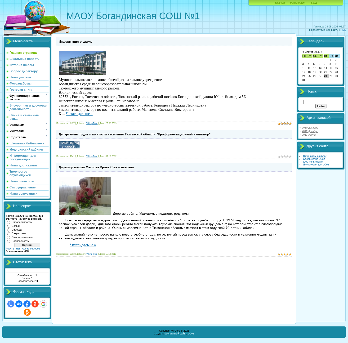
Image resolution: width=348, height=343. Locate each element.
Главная (280, 2)
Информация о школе (75, 41)
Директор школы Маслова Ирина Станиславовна (96, 167)
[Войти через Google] (43, 304)
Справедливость (22, 222)
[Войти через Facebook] (27, 303)
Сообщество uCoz (314, 158)
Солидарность (20, 241)
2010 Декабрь (310, 127)
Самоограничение (22, 237)
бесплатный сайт (175, 333)
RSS (343, 29)
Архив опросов (31, 248)
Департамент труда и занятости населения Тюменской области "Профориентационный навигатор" (134, 134)
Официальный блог (314, 156)
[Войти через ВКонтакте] (18, 303)
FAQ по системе (313, 161)
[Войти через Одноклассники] (27, 312)
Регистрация (297, 2)
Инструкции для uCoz (316, 164)
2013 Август (309, 134)
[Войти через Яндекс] (35, 303)
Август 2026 (312, 51)
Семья (16, 225)
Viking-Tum (92, 123)
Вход (314, 2)
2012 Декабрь (310, 131)
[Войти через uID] (10, 303)
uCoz (191, 333)
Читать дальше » (79, 114)
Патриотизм (19, 233)
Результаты (13, 248)
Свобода (17, 229)
